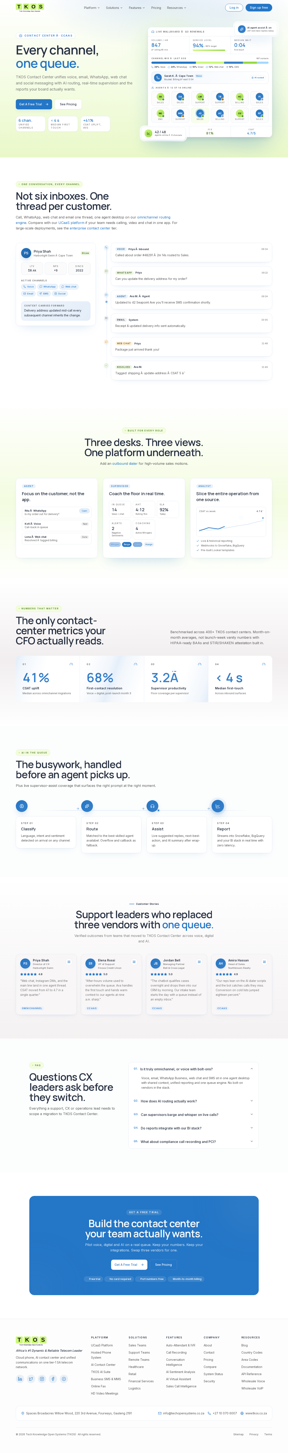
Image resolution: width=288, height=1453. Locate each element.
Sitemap (238, 1434)
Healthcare (136, 1367)
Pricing (156, 8)
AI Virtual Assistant (178, 1379)
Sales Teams (137, 1345)
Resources (175, 8)
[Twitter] (31, 1379)
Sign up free (259, 7)
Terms (268, 1434)
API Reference (251, 1374)
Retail (132, 1374)
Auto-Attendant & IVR (180, 1345)
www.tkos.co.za (256, 1413)
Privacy (253, 1434)
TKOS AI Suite (100, 1372)
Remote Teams (139, 1359)
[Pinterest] (64, 1379)
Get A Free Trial (30, 104)
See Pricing (68, 104)
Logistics (135, 1388)
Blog (244, 1345)
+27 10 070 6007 (225, 1413)
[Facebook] (53, 1379)
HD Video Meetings (104, 1393)
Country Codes (251, 1352)
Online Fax (98, 1386)
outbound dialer (125, 463)
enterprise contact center (90, 228)
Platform (90, 8)
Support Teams (139, 1352)
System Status (213, 1374)
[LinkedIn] (20, 1379)
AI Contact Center (103, 1364)
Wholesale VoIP (252, 1388)
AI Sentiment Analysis (180, 1372)
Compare (210, 1367)
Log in (234, 7)
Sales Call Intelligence (181, 1386)
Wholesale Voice (253, 1381)
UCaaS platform (71, 223)
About (208, 1345)
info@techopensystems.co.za (183, 1413)
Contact (209, 1352)
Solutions (112, 8)
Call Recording (176, 1352)
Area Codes (249, 1359)
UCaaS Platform (102, 1345)
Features (135, 8)
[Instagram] (42, 1379)
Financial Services (141, 1381)
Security (209, 1381)
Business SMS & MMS (106, 1379)
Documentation (251, 1367)
